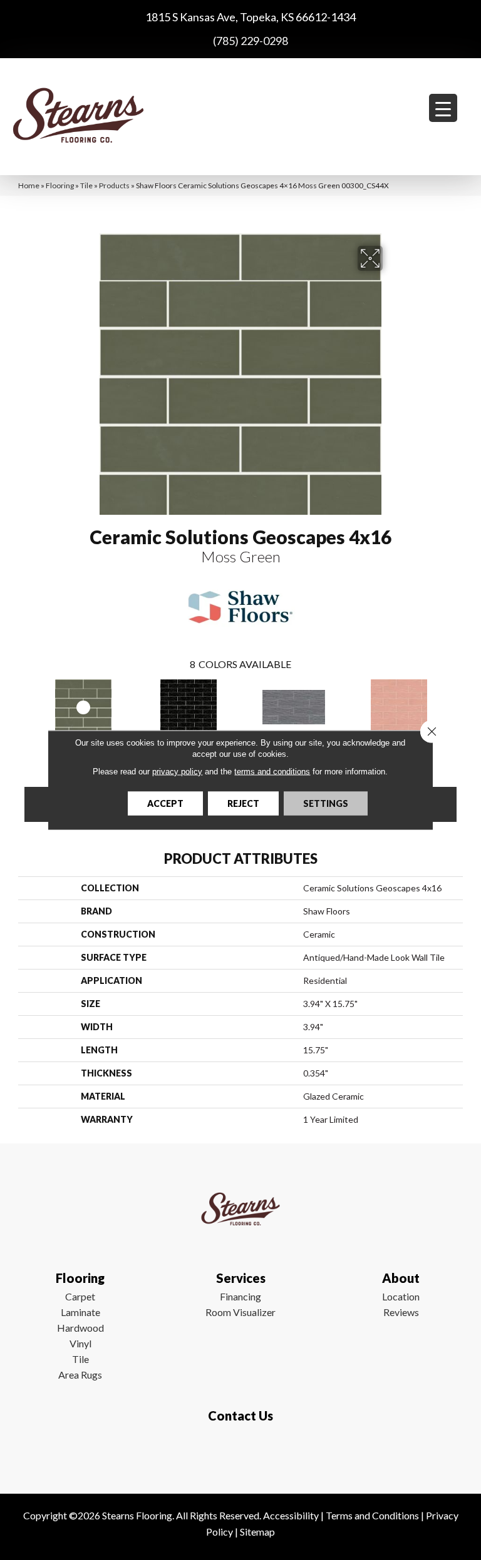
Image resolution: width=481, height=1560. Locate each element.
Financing (240, 1296)
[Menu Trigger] (443, 108)
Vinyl (80, 1343)
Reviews (401, 1312)
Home (28, 185)
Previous (24, 706)
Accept (165, 803)
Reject (243, 803)
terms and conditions (272, 771)
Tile (86, 185)
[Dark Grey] (293, 707)
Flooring (60, 185)
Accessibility (291, 1515)
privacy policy (177, 771)
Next (456, 706)
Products (114, 185)
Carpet (80, 1296)
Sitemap (257, 1531)
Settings (325, 803)
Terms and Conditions (372, 1515)
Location (401, 1296)
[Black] (188, 707)
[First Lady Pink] (399, 707)
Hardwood (80, 1328)
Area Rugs (80, 1374)
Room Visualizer (240, 1312)
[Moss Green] (83, 707)
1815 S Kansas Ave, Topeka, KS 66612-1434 (250, 17)
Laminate (80, 1312)
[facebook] (237, 1452)
